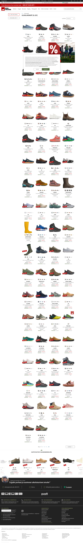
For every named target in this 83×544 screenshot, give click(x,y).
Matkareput (24, 535)
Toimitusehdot (44, 518)
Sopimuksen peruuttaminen (47, 522)
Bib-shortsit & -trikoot (65, 535)
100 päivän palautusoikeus (48, 2)
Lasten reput (24, 538)
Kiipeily (28, 9)
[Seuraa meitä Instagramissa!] (23, 511)
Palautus (43, 515)
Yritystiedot (64, 517)
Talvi (39, 9)
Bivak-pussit (24, 533)
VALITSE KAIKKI (46, 69)
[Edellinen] (50, 34)
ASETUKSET (37, 69)
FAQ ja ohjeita (44, 512)
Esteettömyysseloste (66, 519)
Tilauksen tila (44, 511)
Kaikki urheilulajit (45, 9)
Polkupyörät (34, 9)
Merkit (51, 9)
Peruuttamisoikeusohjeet (46, 521)
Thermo (63, 538)
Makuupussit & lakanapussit (27, 534)
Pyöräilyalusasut (65, 536)
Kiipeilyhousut (44, 534)
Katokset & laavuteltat (25, 536)
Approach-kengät (5, 538)
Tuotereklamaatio (45, 517)
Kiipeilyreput (44, 536)
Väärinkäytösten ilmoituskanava (68, 518)
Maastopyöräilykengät (66, 534)
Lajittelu (64, 18)
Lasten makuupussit (5, 535)
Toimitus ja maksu (45, 509)
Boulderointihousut (45, 535)
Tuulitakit (3, 536)
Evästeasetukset (45, 519)
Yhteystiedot (44, 514)
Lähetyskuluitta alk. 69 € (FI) (8, 2)
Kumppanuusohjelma (66, 515)
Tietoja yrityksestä (65, 509)
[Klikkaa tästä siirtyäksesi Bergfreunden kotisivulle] (6, 8)
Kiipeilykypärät (44, 533)
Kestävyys (64, 521)
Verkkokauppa (4, 0)
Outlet (55, 9)
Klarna (25, 2)
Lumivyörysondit (45, 537)
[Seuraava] (59, 34)
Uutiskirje (63, 512)
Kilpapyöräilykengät (65, 533)
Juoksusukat (4, 537)
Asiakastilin (64, 511)
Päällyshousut (64, 537)
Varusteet (24, 9)
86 (48, 446)
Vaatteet (15, 9)
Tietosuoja (50, 518)
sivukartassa (14, 539)
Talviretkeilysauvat (45, 538)
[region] (42, 63)
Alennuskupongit (65, 514)
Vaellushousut (4, 533)
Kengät (19, 9)
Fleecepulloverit (4, 534)
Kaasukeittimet (24, 537)
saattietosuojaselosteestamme (43, 66)
